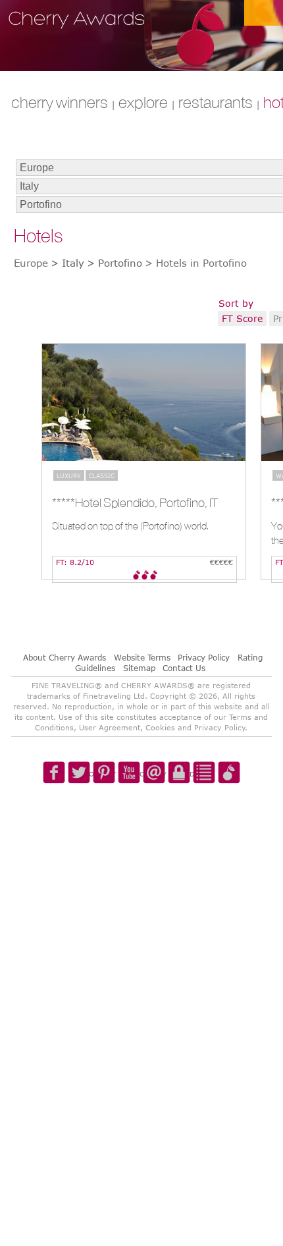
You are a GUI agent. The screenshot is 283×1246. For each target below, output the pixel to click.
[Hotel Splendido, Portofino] (144, 402)
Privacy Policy (204, 657)
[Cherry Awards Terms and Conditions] (201, 814)
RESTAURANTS (215, 102)
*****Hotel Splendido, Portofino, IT (135, 502)
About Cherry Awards (64, 657)
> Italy (67, 263)
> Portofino (114, 263)
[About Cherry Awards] (224, 814)
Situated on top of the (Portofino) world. (130, 525)
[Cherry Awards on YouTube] (130, 814)
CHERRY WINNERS (59, 102)
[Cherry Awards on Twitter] (82, 814)
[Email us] (153, 814)
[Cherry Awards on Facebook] (58, 814)
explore (143, 102)
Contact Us (184, 667)
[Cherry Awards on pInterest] (106, 814)
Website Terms (142, 657)
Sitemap (139, 667)
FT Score (242, 318)
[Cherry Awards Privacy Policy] (177, 814)
